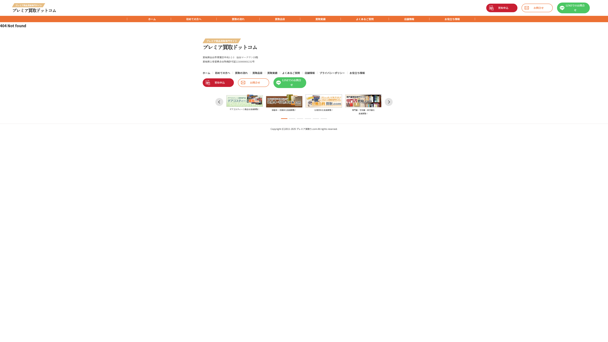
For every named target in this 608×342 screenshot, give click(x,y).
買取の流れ (238, 19)
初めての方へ (193, 19)
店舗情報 (409, 19)
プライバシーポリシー (332, 73)
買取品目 (280, 19)
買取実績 (320, 19)
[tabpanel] (244, 102)
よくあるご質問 (365, 19)
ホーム (152, 19)
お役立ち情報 (452, 19)
